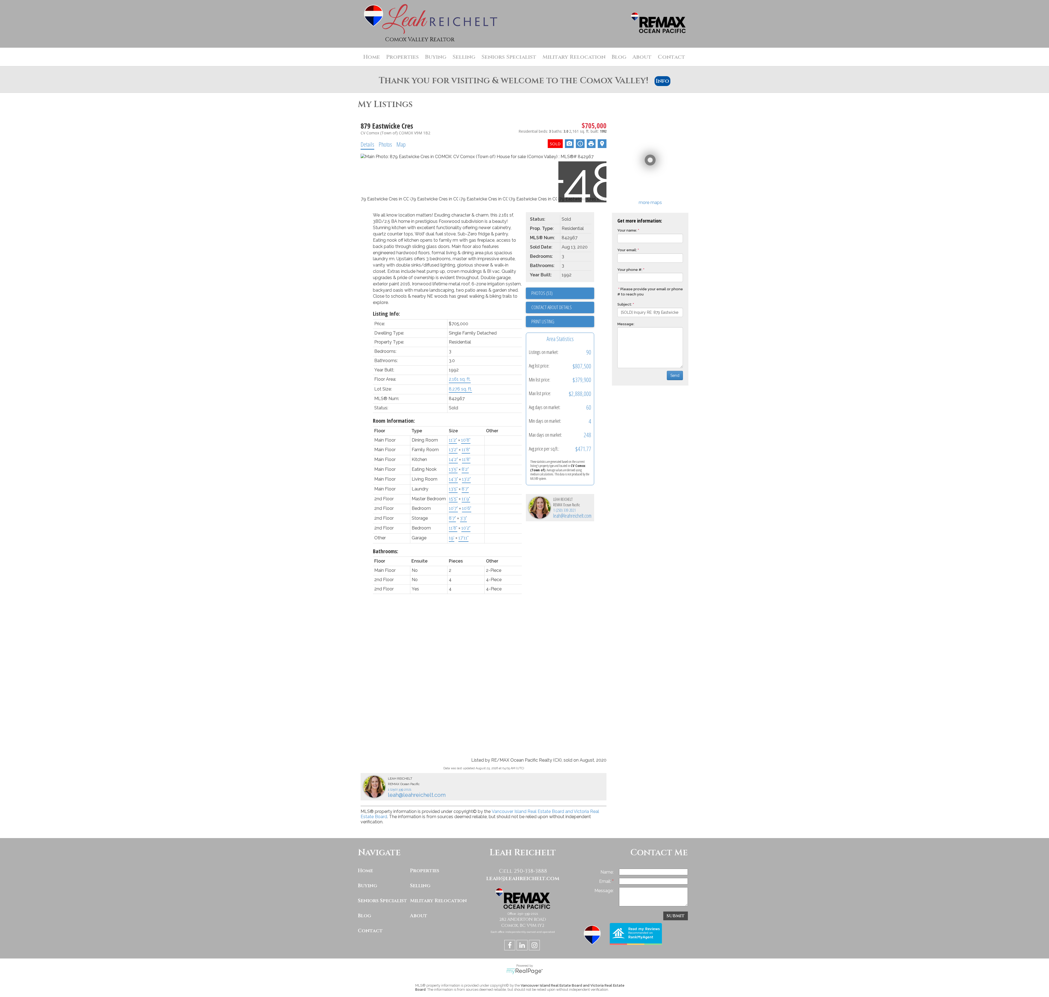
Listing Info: (386, 313)
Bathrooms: (385, 551)
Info (662, 81)
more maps (650, 202)
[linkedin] (523, 946)
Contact (671, 57)
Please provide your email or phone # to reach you (650, 291)
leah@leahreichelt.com (572, 515)
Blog (619, 57)
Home (365, 870)
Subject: (624, 304)
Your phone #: (629, 270)
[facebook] (510, 946)
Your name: (627, 230)
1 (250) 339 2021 (564, 510)
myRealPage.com (524, 971)
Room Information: (394, 420)
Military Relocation (574, 57)
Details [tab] (367, 144)
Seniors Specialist (508, 57)
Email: (605, 881)
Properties (424, 870)
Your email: (627, 250)
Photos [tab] (385, 144)
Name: (607, 872)
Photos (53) (542, 293)
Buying (367, 885)
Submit (676, 916)
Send (674, 375)
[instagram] (535, 946)
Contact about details (551, 307)
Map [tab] (401, 144)
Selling (420, 885)
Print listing (542, 321)
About (418, 915)
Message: (625, 324)
